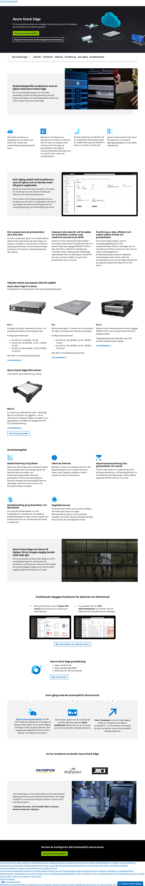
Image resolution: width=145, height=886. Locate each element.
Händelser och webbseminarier (120, 871)
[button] (99, 560)
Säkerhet (59, 57)
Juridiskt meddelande (76, 884)
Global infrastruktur (40, 863)
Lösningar (94, 865)
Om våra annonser (105, 884)
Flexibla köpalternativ (33, 865)
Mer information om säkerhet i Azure (72, 644)
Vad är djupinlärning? (123, 873)
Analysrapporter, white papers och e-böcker (18, 873)
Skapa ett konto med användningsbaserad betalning (38, 39)
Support (22, 868)
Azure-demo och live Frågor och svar (41, 868)
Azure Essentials (88, 863)
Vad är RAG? (36, 876)
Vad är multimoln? (84, 873)
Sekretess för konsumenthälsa (13, 884)
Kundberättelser (96, 57)
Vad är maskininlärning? (103, 873)
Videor (41, 873)
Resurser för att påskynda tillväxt (113, 865)
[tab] (45, 771)
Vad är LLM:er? (6, 876)
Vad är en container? (22, 876)
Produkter (114, 863)
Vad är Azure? (6, 863)
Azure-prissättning (127, 863)
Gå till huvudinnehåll (9, 1)
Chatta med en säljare (132, 883)
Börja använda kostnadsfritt (29, 719)
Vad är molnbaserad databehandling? (60, 873)
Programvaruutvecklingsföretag (14, 871)
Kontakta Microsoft (35, 884)
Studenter (102, 871)
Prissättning (70, 57)
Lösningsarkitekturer (9, 868)
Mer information (59, 677)
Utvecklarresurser (90, 871)
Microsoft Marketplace (38, 871)
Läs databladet (14, 360)
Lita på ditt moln (74, 863)
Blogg (79, 871)
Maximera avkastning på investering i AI (73, 865)
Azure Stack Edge (19, 57)
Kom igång (83, 57)
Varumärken (91, 884)
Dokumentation (69, 871)
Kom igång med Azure (21, 863)
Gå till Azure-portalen (18, 433)
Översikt (37, 57)
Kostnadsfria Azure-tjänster (12, 865)
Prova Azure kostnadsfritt (26, 33)
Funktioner (48, 57)
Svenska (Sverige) (7, 879)
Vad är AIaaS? (138, 873)
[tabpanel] (71, 802)
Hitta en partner (55, 871)
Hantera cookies (59, 884)
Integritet (48, 884)
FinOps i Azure (49, 865)
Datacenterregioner (57, 863)
